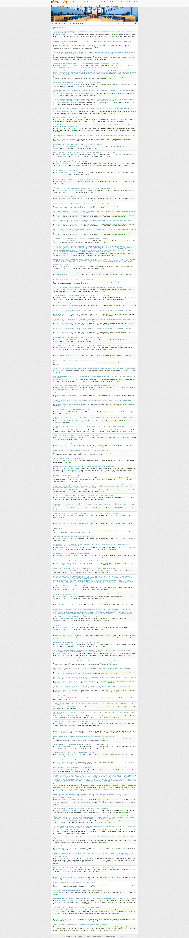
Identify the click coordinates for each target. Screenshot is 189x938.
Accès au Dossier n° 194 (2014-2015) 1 (66, 731)
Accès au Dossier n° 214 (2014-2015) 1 (66, 746)
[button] (135, 23)
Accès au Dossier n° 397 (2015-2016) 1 (66, 596)
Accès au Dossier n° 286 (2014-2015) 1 (66, 697)
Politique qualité (98, 2)
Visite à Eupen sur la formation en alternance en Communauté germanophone (75, 729)
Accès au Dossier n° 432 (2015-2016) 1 (66, 538)
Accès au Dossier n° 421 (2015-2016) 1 (67, 555)
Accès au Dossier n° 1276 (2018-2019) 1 (66, 56)
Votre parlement (92, 6)
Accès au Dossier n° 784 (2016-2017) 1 (66, 241)
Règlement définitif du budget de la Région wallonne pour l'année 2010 (73, 846)
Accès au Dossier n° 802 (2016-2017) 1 (67, 215)
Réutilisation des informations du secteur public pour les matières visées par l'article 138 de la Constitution (83, 466)
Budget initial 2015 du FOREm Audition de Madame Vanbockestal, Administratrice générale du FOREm (83, 867)
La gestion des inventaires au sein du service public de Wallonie (71, 917)
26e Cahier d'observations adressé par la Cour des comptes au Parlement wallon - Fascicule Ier (80, 808)
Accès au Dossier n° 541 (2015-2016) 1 (66, 387)
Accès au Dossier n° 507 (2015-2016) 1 (67, 379)
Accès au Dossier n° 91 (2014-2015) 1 (66, 858)
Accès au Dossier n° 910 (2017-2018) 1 (66, 181)
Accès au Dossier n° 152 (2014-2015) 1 (66, 810)
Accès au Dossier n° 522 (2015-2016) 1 (66, 437)
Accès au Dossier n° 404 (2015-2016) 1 (66, 570)
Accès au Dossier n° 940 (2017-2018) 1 (66, 154)
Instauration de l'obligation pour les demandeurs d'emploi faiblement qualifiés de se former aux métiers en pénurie (86, 272)
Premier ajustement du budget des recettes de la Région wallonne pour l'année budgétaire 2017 (80, 203)
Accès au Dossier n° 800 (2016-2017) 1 (67, 233)
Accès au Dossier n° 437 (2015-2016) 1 (66, 523)
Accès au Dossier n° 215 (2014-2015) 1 (66, 739)
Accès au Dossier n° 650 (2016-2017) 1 (66, 323)
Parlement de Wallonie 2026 (76, 936)
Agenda (82, 6)
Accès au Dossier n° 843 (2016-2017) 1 (66, 190)
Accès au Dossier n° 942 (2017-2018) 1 (66, 147)
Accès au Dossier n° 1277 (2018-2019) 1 (66, 45)
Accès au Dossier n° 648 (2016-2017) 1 (67, 314)
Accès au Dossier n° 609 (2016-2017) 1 (67, 355)
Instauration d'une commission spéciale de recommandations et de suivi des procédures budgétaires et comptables (86, 513)
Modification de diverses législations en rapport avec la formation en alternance (76, 435)
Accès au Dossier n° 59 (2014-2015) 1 (66, 885)
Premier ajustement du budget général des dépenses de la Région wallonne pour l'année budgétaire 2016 (83, 443)
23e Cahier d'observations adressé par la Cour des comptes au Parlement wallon (76, 907)
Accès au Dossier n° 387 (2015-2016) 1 (66, 604)
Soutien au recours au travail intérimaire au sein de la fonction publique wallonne (76, 353)
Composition (56, 6)
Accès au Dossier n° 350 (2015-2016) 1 (66, 627)
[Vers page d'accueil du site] (59, 2)
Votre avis (114, 6)
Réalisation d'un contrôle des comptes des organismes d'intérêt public (73, 536)
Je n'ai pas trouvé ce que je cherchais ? (76, 27)
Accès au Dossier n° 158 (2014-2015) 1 (66, 799)
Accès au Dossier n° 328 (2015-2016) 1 (66, 653)
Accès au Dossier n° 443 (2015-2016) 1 (66, 490)
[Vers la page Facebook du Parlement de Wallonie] (131, 2)
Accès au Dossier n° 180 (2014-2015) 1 (66, 769)
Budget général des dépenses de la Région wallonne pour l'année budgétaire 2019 (77, 82)
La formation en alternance (60, 695)
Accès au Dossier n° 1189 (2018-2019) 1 (66, 102)
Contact (76, 2)
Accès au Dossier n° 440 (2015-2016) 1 (66, 497)
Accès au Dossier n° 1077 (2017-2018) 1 (66, 111)
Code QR (125, 2)
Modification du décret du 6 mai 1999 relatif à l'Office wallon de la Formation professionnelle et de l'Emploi (84, 568)
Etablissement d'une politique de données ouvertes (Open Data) (71, 553)
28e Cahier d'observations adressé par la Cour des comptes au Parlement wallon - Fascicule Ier (80, 238)
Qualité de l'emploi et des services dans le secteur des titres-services (72, 409)
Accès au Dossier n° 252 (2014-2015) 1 (66, 707)
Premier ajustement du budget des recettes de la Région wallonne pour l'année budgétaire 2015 (80, 744)
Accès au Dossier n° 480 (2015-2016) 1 (67, 477)
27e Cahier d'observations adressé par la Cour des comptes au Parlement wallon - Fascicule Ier (80, 561)
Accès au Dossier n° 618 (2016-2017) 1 (66, 347)
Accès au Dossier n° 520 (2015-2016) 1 (66, 445)
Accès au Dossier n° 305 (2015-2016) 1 (66, 681)
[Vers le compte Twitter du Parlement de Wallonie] (129, 2)
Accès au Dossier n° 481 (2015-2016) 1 (67, 468)
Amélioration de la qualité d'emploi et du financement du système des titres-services (77, 760)
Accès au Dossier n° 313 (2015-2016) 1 (66, 663)
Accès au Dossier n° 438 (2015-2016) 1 (66, 508)
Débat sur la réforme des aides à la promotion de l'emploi (69, 117)
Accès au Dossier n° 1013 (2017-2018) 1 (67, 128)
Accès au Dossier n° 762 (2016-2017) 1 (67, 274)
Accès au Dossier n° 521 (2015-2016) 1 (66, 430)
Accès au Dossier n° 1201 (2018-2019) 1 (66, 84)
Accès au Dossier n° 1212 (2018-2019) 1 (66, 77)
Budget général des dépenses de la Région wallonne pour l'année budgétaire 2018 (77, 144)
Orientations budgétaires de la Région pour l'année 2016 (69, 633)
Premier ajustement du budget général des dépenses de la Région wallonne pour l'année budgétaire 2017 (83, 196)
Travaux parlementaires (70, 6)
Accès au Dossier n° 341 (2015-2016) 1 (66, 635)
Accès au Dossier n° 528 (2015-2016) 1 (67, 404)
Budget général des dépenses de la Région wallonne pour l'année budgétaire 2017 (77, 337)
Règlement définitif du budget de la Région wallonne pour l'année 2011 (73, 767)
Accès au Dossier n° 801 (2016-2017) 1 (67, 224)
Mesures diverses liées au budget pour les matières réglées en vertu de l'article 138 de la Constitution (82, 295)
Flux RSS (108, 2)
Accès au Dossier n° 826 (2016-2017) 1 (66, 206)
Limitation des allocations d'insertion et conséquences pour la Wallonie (73, 752)
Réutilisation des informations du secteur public (66, 475)
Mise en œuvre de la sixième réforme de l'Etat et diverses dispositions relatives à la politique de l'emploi (83, 495)
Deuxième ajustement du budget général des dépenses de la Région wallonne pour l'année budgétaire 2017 (84, 152)
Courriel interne (121, 936)
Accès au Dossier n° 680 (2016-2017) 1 (66, 289)
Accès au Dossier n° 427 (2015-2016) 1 (67, 587)
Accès (83, 2)
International (104, 6)
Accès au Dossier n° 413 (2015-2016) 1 (66, 563)
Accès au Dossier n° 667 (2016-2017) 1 (67, 305)
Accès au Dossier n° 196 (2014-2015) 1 (66, 762)
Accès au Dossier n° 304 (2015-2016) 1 (67, 690)
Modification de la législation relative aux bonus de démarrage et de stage (74, 393)
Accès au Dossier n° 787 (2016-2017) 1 (66, 266)
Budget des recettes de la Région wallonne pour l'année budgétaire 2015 (74, 882)
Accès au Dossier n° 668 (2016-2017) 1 (67, 297)
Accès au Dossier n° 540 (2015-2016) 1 (66, 395)
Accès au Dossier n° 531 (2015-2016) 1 (67, 421)
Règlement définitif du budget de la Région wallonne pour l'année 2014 (73, 279)
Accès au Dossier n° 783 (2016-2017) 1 (66, 253)
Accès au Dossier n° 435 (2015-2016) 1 (66, 531)
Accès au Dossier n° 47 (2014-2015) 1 (66, 900)
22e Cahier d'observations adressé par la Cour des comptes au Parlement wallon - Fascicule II (80, 924)
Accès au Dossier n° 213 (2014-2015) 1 (66, 754)
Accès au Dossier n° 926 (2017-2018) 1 (67, 163)
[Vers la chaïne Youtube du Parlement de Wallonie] (134, 2)
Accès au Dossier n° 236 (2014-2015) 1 (67, 723)
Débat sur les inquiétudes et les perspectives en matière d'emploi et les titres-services (77, 890)
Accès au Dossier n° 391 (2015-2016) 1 (66, 618)
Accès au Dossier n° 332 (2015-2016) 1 (66, 644)
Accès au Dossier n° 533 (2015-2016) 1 (66, 412)
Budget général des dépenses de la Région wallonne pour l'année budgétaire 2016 (77, 642)
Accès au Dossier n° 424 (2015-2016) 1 (67, 547)
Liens (89, 2)
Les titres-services (58, 528)
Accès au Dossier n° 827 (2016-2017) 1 (66, 198)
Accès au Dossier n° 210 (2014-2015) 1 (66, 784)
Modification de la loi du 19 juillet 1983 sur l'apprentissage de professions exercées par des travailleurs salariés (84, 385)
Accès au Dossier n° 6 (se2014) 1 (65, 927)
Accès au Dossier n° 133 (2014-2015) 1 (66, 830)
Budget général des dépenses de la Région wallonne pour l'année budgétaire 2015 (77, 875)
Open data (117, 2)
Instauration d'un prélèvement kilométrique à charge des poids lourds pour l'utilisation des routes (81, 721)
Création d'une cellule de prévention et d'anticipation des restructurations (74, 360)
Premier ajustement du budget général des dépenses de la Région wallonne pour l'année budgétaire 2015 (83, 736)
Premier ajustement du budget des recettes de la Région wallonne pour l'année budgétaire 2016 (80, 450)
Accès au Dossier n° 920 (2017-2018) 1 (66, 172)
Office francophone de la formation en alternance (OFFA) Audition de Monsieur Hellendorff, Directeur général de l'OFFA (88, 287)
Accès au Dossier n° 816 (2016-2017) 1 (66, 139)
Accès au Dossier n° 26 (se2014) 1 (65, 910)
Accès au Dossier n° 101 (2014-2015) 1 (66, 848)
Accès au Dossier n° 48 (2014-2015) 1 (66, 919)
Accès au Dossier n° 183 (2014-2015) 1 (67, 716)
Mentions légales (97, 936)
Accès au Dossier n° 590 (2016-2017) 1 (66, 363)
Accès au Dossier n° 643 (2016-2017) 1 (66, 332)
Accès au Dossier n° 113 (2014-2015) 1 (66, 840)
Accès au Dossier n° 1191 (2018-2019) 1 (66, 93)
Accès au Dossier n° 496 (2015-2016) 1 (66, 460)
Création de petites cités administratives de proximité (68, 458)
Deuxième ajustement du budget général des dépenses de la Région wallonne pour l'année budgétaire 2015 (84, 661)
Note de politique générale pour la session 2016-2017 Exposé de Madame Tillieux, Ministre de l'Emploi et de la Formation (88, 345)
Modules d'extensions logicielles (109, 936)
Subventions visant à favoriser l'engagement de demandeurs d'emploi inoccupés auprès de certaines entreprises (85, 63)
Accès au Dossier (60, 119)
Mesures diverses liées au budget (62, 303)
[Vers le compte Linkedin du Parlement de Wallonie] (137, 2)
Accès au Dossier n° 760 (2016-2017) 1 (66, 282)
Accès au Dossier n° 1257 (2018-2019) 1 (67, 65)
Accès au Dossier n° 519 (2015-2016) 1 (66, 453)
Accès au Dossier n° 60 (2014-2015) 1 (66, 877)
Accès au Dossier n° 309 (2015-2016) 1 (67, 672)
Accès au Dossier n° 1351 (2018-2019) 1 (66, 34)
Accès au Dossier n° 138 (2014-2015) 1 (67, 820)
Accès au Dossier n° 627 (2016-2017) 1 (66, 340)
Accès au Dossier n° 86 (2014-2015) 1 (65, 869)
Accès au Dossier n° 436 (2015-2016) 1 (66, 515)
